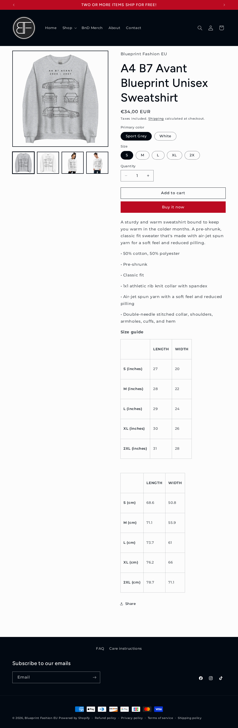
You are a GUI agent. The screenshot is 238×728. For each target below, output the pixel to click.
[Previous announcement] (14, 5)
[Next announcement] (224, 5)
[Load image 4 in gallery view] (97, 163)
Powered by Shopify (74, 718)
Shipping (156, 118)
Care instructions (125, 648)
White (165, 136)
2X (192, 155)
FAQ (100, 648)
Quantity (128, 166)
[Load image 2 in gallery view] (48, 163)
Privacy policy (132, 718)
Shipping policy (190, 718)
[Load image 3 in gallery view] (73, 163)
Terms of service (160, 718)
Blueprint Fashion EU (41, 718)
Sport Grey (136, 136)
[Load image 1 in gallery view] (23, 163)
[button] (69, 28)
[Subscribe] (94, 677)
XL (174, 155)
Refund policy (105, 718)
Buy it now (173, 207)
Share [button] (130, 604)
